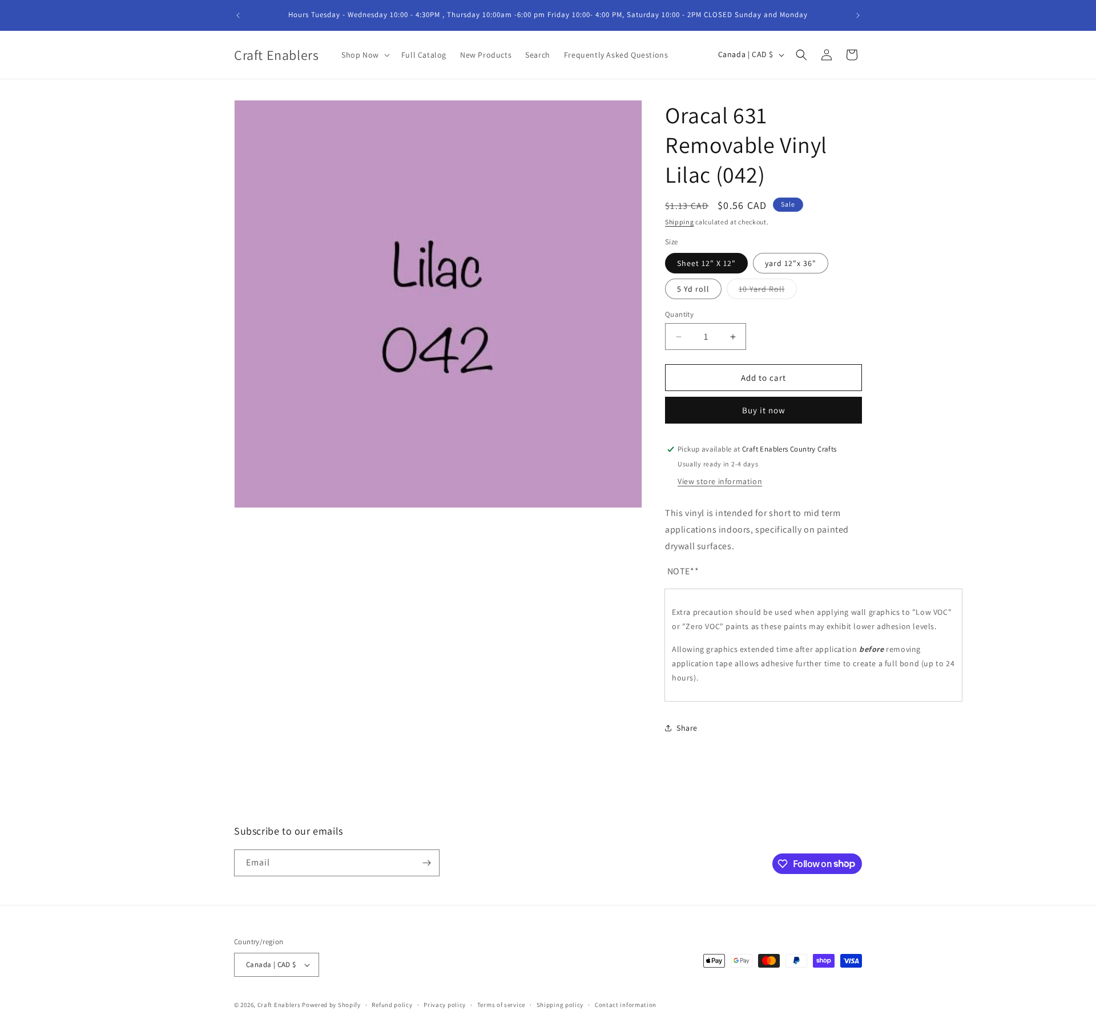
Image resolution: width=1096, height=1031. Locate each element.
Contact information (625, 1005)
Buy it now (763, 410)
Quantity (679, 314)
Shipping (679, 222)
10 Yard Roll (768, 291)
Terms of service (501, 1005)
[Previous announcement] (238, 15)
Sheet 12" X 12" (706, 263)
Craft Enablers (279, 1005)
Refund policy (392, 1005)
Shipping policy (560, 1005)
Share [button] (687, 728)
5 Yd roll (693, 289)
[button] (364, 55)
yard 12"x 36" (790, 263)
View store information (720, 481)
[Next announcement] (858, 15)
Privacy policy (445, 1005)
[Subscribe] (426, 862)
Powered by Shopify (331, 1005)
